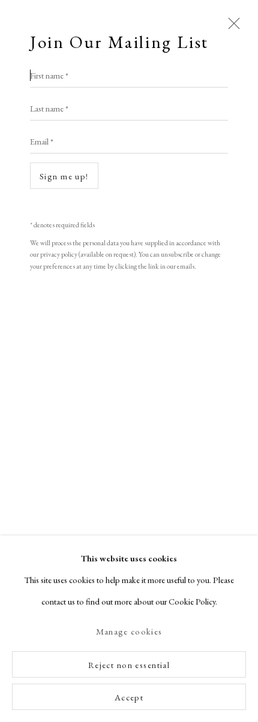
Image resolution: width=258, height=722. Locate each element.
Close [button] (231, 29)
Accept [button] (129, 697)
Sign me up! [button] (64, 176)
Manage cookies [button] (129, 631)
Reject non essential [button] (129, 664)
